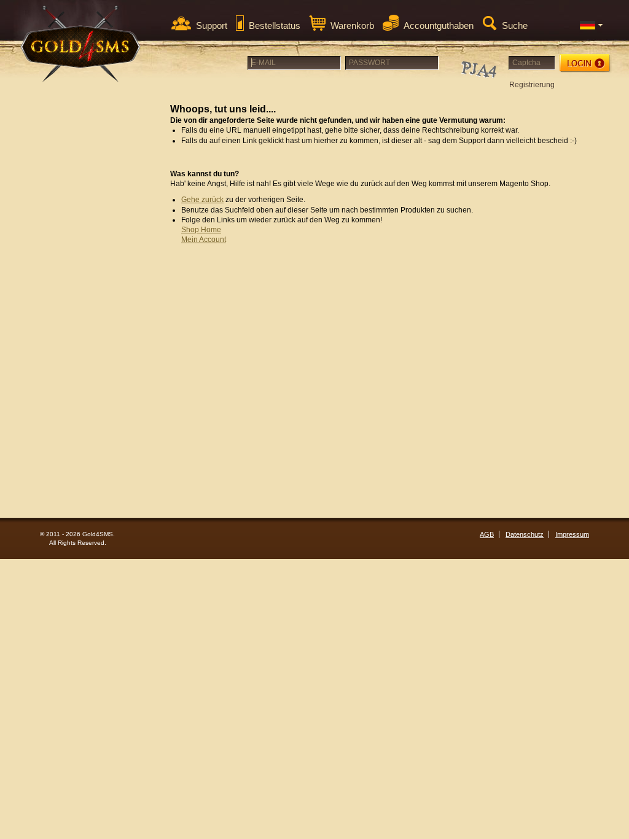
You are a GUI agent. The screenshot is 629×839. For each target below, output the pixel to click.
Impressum (572, 534)
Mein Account (203, 239)
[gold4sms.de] (81, 44)
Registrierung (532, 84)
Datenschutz (525, 534)
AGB (487, 534)
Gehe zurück (202, 199)
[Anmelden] (586, 63)
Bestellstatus (274, 25)
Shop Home (201, 229)
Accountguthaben (439, 25)
